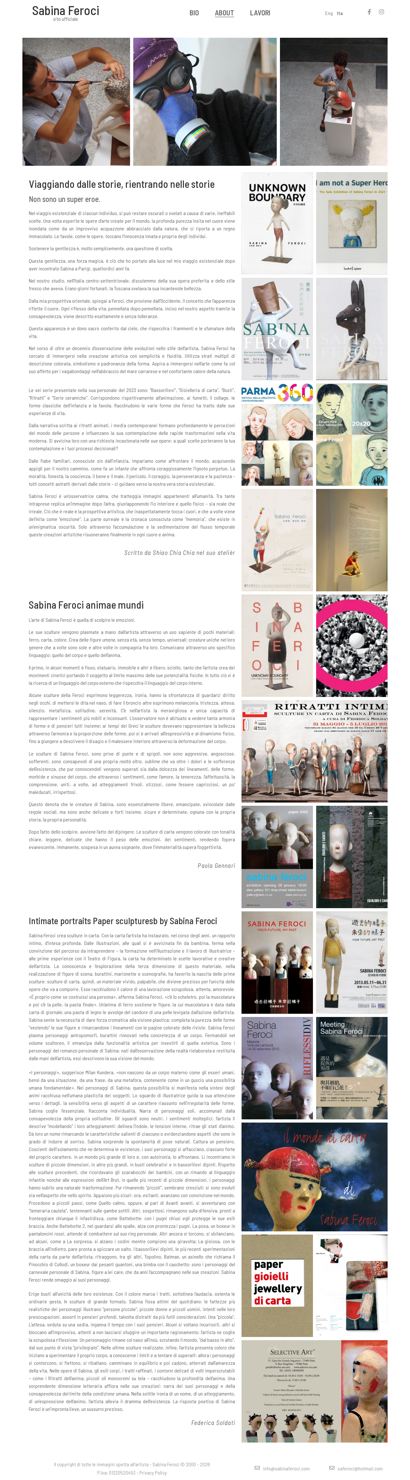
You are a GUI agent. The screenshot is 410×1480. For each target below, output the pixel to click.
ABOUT (224, 12)
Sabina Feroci (65, 10)
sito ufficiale (65, 19)
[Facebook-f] (369, 12)
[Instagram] (381, 12)
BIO (194, 12)
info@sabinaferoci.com (286, 1468)
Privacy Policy (153, 1472)
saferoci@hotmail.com (360, 1468)
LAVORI (260, 12)
